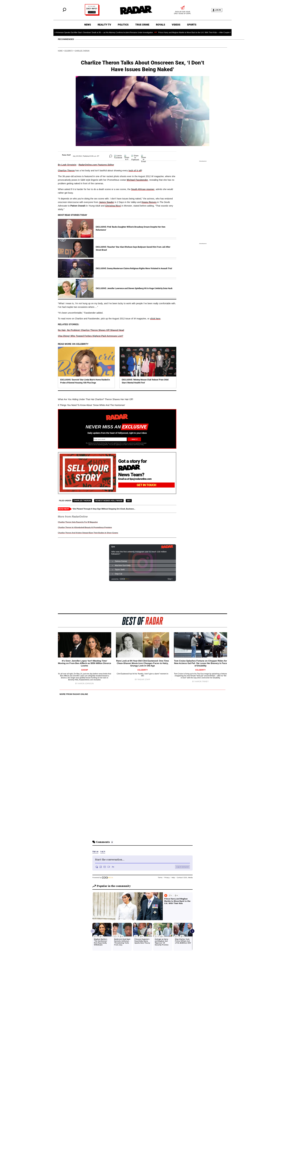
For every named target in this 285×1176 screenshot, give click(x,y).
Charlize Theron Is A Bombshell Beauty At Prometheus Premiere (85, 527)
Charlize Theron (82, 51)
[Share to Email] (143, 156)
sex (129, 501)
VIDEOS (176, 24)
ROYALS (160, 24)
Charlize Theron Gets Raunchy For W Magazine (78, 522)
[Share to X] (126, 156)
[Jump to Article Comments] (110, 156)
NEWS (87, 24)
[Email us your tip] (92, 15)
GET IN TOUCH (146, 485)
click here (155, 318)
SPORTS (191, 24)
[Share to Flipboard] (135, 156)
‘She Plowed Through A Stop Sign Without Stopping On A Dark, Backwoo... (103, 509)
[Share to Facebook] (118, 156)
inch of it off (134, 170)
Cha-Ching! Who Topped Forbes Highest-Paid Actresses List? (90, 336)
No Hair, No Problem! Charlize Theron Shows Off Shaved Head (91, 330)
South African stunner (142, 189)
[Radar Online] (136, 10)
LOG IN (218, 10)
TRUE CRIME (142, 24)
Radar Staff (66, 155)
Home (60, 51)
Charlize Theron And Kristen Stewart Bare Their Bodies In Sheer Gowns (88, 533)
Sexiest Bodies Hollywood (108, 501)
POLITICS (123, 24)
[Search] (64, 11)
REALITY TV (104, 24)
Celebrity (68, 51)
